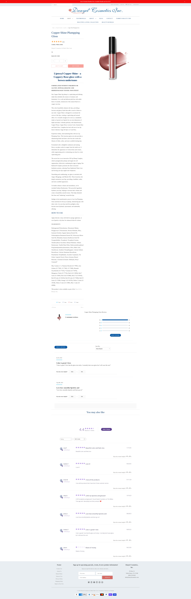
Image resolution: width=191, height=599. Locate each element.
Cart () (129, 4)
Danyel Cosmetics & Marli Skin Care (61, 48)
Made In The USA (59, 584)
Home (62, 18)
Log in (122, 4)
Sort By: (98, 346)
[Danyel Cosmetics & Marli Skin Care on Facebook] (91, 582)
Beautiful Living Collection (87, 22)
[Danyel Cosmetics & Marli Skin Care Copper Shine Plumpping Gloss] (112, 58)
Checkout (136, 4)
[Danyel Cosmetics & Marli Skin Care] (95, 11)
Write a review (59, 44)
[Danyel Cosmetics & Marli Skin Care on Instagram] (99, 582)
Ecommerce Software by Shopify (106, 590)
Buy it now (75, 66)
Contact (109, 18)
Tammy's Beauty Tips (123, 18)
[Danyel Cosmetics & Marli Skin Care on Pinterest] (97, 582)
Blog (101, 18)
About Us (59, 571)
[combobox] (66, 439)
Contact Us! (59, 568)
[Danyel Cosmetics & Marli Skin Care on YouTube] (94, 582)
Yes (72, 371)
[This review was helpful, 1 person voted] (127, 540)
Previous (54, 307)
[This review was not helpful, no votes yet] (129, 457)
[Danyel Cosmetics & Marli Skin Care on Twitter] (89, 582)
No (82, 371)
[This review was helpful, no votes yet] (127, 457)
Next (82, 307)
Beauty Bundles (108, 22)
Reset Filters (115, 335)
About (92, 18)
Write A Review (106, 429)
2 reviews (53, 44)
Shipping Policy (59, 581)
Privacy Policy (59, 579)
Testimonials (81, 18)
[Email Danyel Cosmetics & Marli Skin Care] (102, 582)
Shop (69, 18)
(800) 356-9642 (115, 4)
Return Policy (59, 573)
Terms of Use (59, 576)
